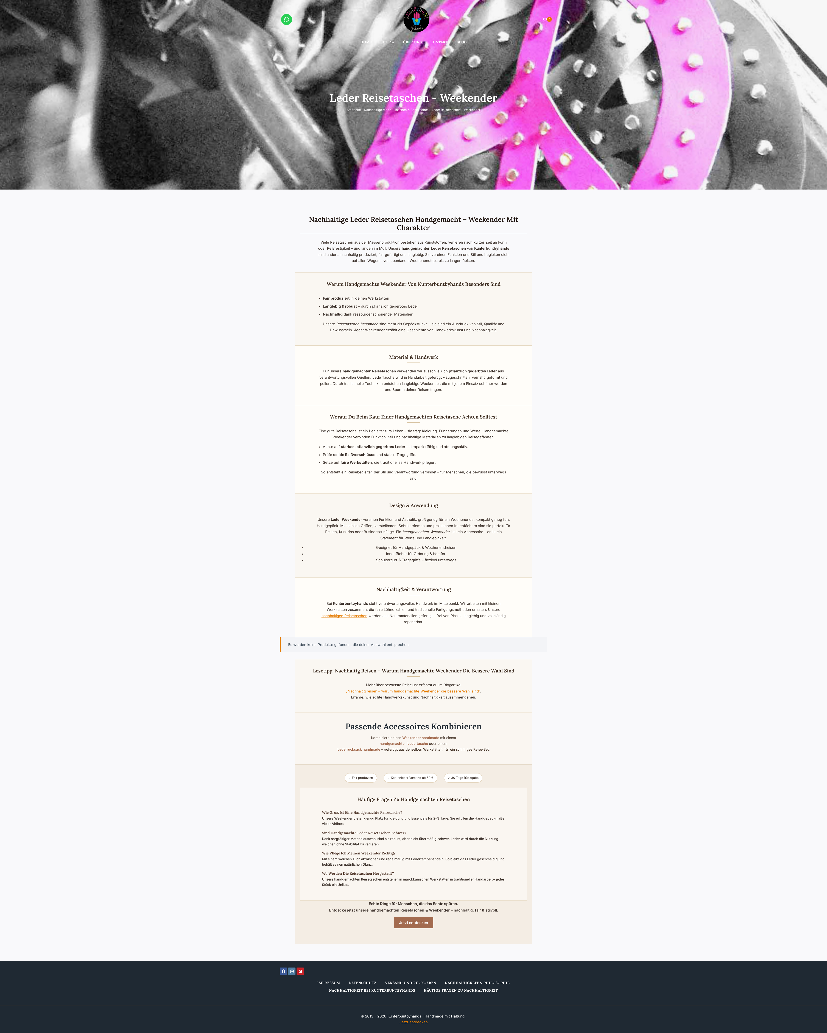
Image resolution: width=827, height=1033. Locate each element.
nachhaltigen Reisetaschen (344, 616)
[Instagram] (291, 971)
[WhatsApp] (286, 19)
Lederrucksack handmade (358, 749)
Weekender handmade (420, 738)
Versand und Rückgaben (410, 983)
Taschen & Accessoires (411, 110)
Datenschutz (362, 983)
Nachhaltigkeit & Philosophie (477, 983)
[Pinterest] (300, 971)
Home (366, 42)
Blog (462, 42)
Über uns (412, 42)
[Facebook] (283, 971)
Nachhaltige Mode (377, 110)
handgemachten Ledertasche (404, 743)
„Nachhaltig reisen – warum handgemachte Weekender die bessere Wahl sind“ (413, 691)
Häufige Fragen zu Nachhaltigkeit (461, 990)
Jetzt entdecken (413, 922)
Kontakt (439, 42)
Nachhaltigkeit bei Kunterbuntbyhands (372, 990)
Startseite (354, 110)
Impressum (328, 983)
